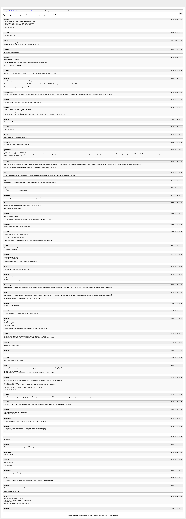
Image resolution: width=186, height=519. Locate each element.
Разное (18, 11)
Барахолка (26, 11)
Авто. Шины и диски (37, 11)
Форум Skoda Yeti (9, 11)
